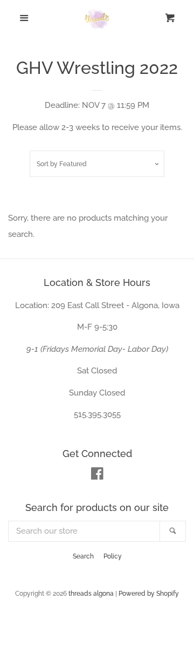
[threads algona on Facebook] (97, 476)
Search (83, 556)
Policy (112, 556)
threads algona (91, 593)
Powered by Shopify (149, 593)
